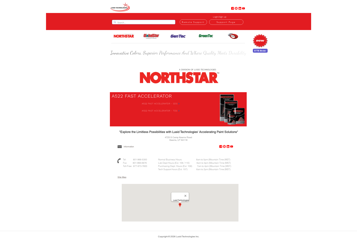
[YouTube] (243, 8)
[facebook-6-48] (232, 8)
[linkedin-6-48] (239, 8)
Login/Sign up (219, 17)
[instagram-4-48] (236, 8)
